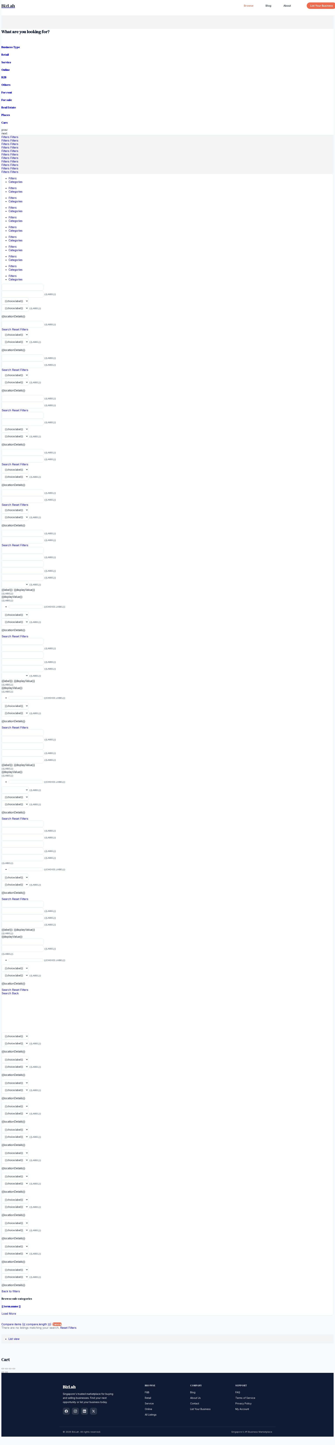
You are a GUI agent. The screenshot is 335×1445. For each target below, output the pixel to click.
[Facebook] (66, 1411)
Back (15, 993)
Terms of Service (245, 1397)
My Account (242, 1409)
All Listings (151, 1414)
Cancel (57, 1324)
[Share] (6, 1368)
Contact (194, 1403)
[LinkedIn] (84, 1411)
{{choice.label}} (54, 606)
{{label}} (50, 294)
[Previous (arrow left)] (2, 1372)
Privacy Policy (243, 1403)
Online (148, 1409)
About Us (195, 1397)
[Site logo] (8, 6)
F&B (147, 1392)
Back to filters (11, 1291)
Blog (268, 5)
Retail (148, 1397)
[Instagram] (75, 1411)
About (287, 5)
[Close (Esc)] (2, 1368)
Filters (5, 137)
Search (6, 329)
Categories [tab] (16, 182)
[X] (93, 1411)
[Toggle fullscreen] (10, 1368)
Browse (248, 5)
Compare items (26, 1324)
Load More (9, 1313)
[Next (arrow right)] (6, 1372)
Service (149, 1403)
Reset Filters (20, 329)
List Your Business (200, 1409)
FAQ (237, 1392)
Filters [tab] (13, 178)
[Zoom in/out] (13, 1368)
